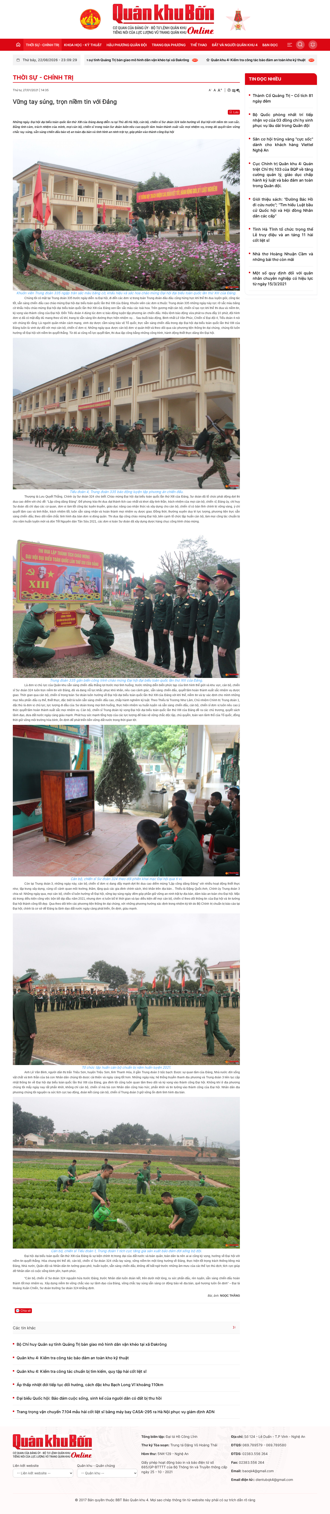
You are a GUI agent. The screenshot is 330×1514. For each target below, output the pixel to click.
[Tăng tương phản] (234, 90)
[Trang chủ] (90, 19)
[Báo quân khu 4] (52, 1446)
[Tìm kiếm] (300, 44)
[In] (229, 90)
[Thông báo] (312, 44)
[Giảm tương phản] (238, 90)
